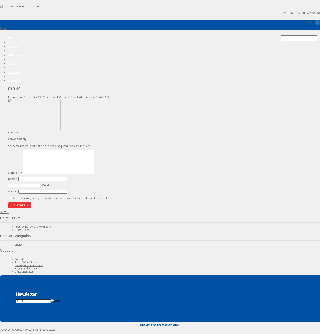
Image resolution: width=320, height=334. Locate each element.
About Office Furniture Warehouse (33, 226)
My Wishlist (303, 12)
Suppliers (13, 63)
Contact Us (14, 80)
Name (13, 179)
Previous (13, 132)
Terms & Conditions (25, 262)
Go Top (4, 212)
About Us (13, 46)
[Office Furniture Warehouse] (20, 6)
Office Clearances (24, 271)
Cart (312, 22)
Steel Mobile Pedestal (65, 97)
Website (13, 191)
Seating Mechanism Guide (28, 268)
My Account (289, 12)
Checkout (315, 12)
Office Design (16, 55)
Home (11, 38)
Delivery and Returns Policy (29, 265)
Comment (15, 172)
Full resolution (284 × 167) (93, 97)
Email (47, 185)
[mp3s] (34, 129)
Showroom (14, 72)
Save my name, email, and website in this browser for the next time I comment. (60, 198)
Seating (18, 244)
